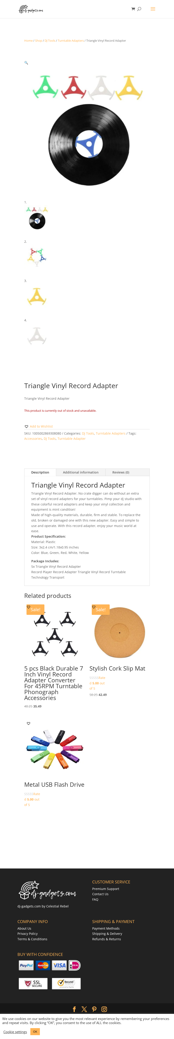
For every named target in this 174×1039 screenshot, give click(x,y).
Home (28, 40)
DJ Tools (50, 40)
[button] (26, 62)
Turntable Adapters (71, 40)
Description (40, 472)
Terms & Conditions (32, 939)
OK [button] (35, 1031)
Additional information (81, 472)
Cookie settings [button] (15, 1032)
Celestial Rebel (57, 906)
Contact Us (100, 894)
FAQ (95, 899)
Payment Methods (106, 928)
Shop (38, 40)
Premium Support (105, 889)
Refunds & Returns (106, 939)
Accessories (33, 438)
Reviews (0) (120, 472)
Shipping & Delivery (107, 933)
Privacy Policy (27, 933)
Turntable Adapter (72, 438)
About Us (24, 928)
